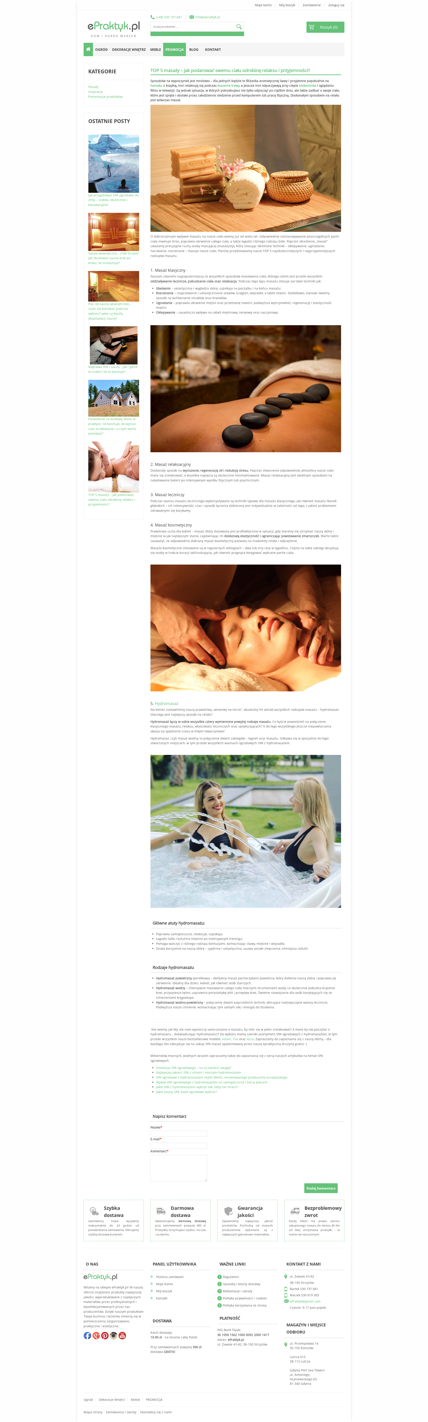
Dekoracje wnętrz (112, 1399)
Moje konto (263, 5)
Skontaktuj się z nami (156, 1412)
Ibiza (250, 1039)
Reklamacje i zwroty (237, 1291)
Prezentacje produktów (105, 97)
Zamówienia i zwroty (121, 1412)
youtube (122, 1335)
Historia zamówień (170, 1277)
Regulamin (231, 1277)
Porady (93, 87)
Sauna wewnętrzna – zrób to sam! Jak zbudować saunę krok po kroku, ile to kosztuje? (113, 258)
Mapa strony (93, 1412)
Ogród (88, 1399)
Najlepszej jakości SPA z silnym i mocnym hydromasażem (198, 1072)
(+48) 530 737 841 (169, 17)
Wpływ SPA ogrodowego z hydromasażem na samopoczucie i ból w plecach (212, 1082)
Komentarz (158, 1151)
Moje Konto (164, 1284)
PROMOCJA (154, 1399)
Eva (235, 1039)
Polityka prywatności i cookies (245, 1298)
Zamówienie (312, 5)
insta (113, 1335)
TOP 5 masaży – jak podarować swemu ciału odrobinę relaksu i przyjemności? (111, 499)
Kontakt (213, 49)
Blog (193, 49)
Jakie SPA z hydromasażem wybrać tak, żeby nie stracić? (197, 1087)
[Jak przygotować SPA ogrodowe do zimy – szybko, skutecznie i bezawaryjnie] (113, 137)
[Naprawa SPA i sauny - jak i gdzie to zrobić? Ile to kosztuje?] (113, 329)
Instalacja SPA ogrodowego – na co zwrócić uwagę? (193, 1068)
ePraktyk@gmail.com (305, 1301)
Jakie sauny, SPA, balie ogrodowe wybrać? (186, 1092)
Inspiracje (95, 92)
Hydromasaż (166, 703)
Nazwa (155, 1127)
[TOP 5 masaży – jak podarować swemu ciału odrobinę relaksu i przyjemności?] (113, 444)
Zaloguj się (336, 5)
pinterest (105, 1335)
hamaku (156, 85)
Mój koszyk (287, 5)
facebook (87, 1335)
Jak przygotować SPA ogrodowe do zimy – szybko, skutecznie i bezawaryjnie (113, 200)
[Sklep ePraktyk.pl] (114, 26)
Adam (226, 1039)
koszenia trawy (228, 85)
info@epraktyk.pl (207, 17)
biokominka (307, 85)
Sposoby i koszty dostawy (241, 1284)
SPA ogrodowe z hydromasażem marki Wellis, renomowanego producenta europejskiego (221, 1077)
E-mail (155, 1139)
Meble (135, 1399)
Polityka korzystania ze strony (245, 1305)
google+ (96, 1335)
